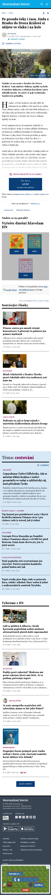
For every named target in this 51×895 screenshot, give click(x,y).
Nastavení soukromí (28, 846)
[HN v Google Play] (11, 828)
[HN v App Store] (27, 828)
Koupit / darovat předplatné (13, 860)
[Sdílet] (43, 13)
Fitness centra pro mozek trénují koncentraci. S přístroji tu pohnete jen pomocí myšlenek (24, 331)
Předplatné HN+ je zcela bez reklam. (37, 301)
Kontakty (6, 839)
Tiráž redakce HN (9, 842)
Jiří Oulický (12, 34)
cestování (24, 458)
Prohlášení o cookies (28, 842)
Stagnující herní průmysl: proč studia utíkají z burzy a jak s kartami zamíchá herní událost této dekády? (24, 754)
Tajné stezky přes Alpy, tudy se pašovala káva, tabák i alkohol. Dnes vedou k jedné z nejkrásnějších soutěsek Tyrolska (25, 582)
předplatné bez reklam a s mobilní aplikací (29, 194)
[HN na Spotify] (31, 817)
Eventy (5, 864)
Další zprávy (25, 784)
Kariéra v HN (7, 850)
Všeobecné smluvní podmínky (31, 850)
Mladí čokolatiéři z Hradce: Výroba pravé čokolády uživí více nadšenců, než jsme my (25, 378)
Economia (6, 846)
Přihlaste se (35, 204)
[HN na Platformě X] (16, 817)
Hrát (16, 251)
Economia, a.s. (18, 804)
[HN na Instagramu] (23, 817)
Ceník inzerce (7, 853)
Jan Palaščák (15, 701)
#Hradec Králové (23, 210)
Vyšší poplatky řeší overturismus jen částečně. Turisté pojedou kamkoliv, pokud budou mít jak (22, 564)
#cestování (8, 210)
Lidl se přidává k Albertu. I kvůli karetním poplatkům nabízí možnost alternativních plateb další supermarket (25, 629)
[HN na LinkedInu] (27, 817)
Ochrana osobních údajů (29, 839)
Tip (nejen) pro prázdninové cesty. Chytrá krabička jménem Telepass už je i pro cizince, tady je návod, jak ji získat (25, 517)
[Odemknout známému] (48, 13)
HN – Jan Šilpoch (41, 75)
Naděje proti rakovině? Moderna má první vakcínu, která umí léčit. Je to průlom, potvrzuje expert (23, 675)
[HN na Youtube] (34, 817)
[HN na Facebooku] (20, 817)
